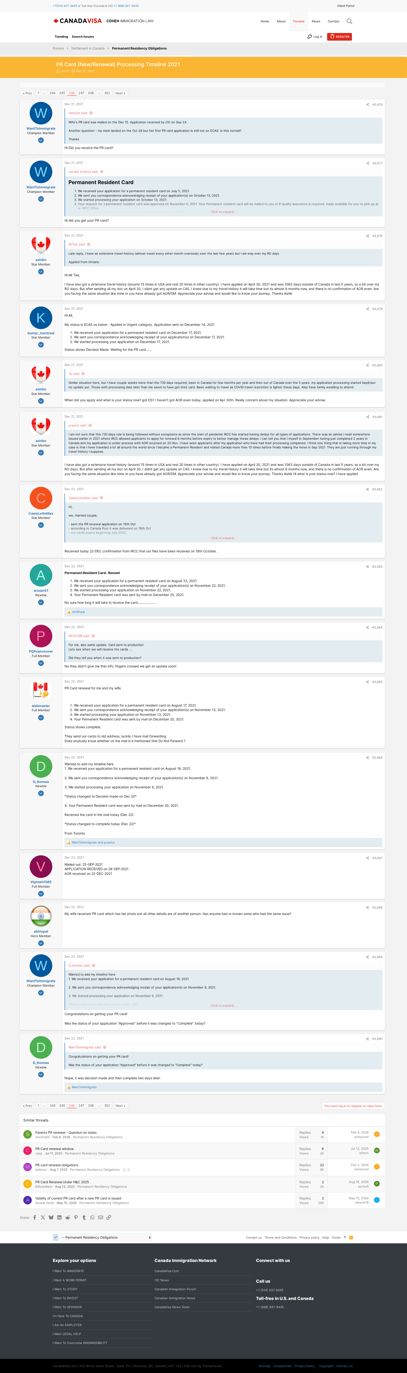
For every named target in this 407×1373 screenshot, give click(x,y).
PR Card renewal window (54, 1149)
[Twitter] (284, 1271)
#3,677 (378, 163)
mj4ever (41, 1169)
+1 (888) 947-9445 (126, 6)
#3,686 (377, 757)
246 (72, 93)
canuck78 (362, 1202)
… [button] (44, 93)
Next (119, 93)
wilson (364, 1153)
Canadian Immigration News (175, 1298)
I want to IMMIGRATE (68, 1271)
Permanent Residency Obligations (97, 1137)
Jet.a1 (64, 71)
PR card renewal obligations (56, 1165)
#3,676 (377, 104)
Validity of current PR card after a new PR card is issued (78, 1198)
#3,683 (377, 566)
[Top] (345, 1237)
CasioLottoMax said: (83, 498)
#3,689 (377, 957)
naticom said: (78, 113)
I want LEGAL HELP (67, 1334)
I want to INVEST (65, 1298)
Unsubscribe (282, 1366)
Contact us (254, 1237)
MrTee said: (77, 244)
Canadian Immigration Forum (175, 1289)
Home (336, 1237)
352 (107, 93)
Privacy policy (309, 1237)
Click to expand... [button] (223, 212)
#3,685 (377, 682)
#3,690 (377, 1039)
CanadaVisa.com (167, 1271)
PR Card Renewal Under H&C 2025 (62, 1182)
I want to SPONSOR (67, 1307)
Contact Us (344, 1366)
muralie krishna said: (83, 172)
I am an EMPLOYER (67, 1325)
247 (81, 93)
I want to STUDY (65, 1289)
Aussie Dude (44, 1203)
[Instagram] (267, 1271)
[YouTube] (293, 1271)
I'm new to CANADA (68, 1316)
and (93, 842)
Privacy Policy (304, 1366)
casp (38, 1153)
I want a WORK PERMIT (70, 1280)
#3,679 (377, 309)
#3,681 (378, 417)
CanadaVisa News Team (172, 1307)
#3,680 (377, 365)
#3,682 (377, 489)
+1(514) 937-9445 (65, 6)
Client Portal (345, 6)
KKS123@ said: (79, 636)
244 (52, 93)
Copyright (326, 1366)
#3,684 (377, 627)
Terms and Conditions (281, 1237)
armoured (361, 1137)
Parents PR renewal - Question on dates (66, 1132)
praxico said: (78, 425)
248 (91, 93)
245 (62, 93)
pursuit (363, 1186)
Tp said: (74, 374)
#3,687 (377, 858)
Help (325, 1237)
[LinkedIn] (276, 1271)
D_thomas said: (79, 965)
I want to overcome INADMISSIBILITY (80, 1343)
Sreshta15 (42, 1137)
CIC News (162, 1280)
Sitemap (264, 1366)
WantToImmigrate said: (85, 1047)
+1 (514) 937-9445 (269, 1290)
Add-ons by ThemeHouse (203, 1366)
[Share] (367, 104)
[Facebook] (259, 1271)
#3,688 (377, 907)
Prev (28, 93)
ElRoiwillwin (43, 1186)
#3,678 (377, 236)
